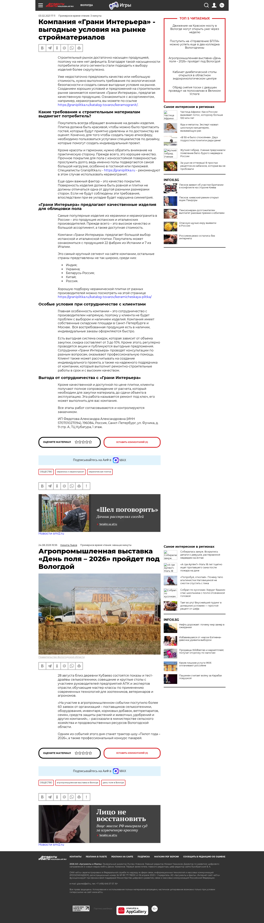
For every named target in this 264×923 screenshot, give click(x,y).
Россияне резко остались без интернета (197, 237)
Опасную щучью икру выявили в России (197, 224)
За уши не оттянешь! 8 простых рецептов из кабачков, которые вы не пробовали (202, 165)
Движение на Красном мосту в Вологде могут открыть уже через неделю (194, 29)
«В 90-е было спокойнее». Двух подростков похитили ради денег (200, 139)
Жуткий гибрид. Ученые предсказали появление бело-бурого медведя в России (202, 153)
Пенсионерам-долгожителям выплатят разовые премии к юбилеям (201, 211)
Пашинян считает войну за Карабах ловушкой (200, 677)
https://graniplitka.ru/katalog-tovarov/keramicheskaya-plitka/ (105, 297)
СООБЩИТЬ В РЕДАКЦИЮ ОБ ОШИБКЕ (204, 856)
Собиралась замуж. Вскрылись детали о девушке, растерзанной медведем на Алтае (200, 554)
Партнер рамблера (103, 908)
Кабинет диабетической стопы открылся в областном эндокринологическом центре (195, 75)
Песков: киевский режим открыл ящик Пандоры (199, 199)
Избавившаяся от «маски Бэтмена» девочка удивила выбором (200, 638)
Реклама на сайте (122, 856)
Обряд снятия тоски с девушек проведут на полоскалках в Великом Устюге (195, 91)
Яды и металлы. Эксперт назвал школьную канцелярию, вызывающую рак (199, 127)
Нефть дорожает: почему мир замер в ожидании (201, 626)
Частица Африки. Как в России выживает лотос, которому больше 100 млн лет (201, 114)
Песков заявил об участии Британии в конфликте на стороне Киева (201, 186)
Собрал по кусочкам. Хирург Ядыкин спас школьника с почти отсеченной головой (202, 592)
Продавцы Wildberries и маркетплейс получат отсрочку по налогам (201, 651)
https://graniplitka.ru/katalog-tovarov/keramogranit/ (98, 105)
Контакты (75, 856)
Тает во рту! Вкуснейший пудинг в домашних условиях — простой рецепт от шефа (200, 605)
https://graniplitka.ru (119, 170)
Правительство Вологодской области (61, 657)
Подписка (144, 856)
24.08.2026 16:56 (47, 545)
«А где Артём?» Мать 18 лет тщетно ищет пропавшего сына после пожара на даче (201, 567)
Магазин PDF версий (166, 856)
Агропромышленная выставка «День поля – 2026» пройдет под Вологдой (195, 60)
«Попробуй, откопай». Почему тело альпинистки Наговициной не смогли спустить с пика (201, 580)
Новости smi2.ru (51, 533)
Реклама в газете (96, 856)
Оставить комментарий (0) (132, 442)
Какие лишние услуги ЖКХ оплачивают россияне (195, 664)
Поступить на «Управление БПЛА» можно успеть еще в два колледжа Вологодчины (195, 44)
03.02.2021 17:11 (46, 15)
